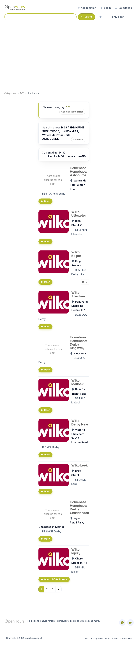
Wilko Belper (76, 254)
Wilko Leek (79, 465)
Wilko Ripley (75, 551)
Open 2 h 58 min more (55, 579)
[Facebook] (122, 622)
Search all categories (72, 111)
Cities (115, 638)
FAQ (87, 638)
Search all (78, 139)
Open (47, 201)
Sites (107, 638)
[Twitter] (130, 622)
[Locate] (100, 16)
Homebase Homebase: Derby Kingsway (78, 342)
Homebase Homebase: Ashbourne (78, 171)
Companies (126, 638)
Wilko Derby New (79, 422)
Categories (97, 638)
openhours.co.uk (33, 638)
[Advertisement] (69, 53)
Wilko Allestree (78, 294)
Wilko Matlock (77, 382)
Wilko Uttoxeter (78, 213)
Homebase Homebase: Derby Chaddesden (79, 507)
